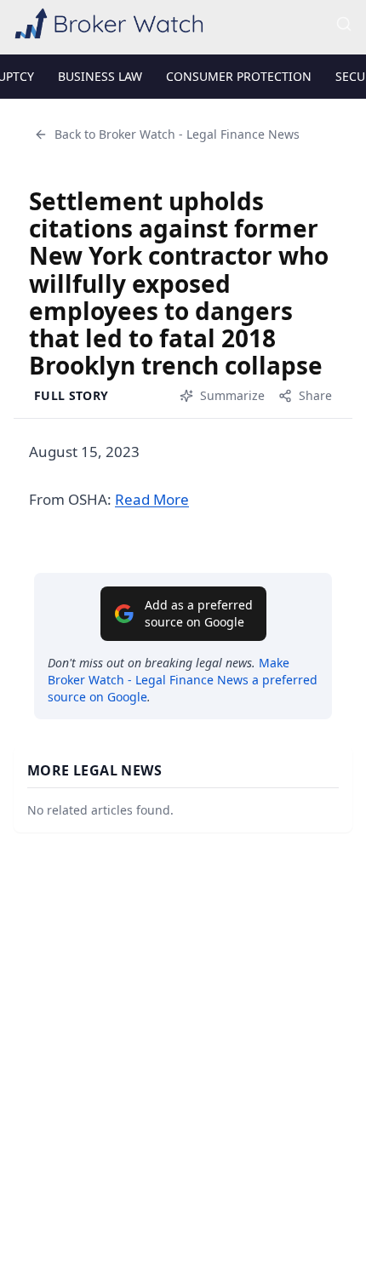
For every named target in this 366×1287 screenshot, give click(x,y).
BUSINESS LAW (100, 76)
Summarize (232, 395)
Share (315, 395)
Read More (152, 499)
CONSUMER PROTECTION (239, 76)
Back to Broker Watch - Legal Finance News (177, 134)
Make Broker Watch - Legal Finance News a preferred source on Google (182, 680)
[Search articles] (343, 23)
